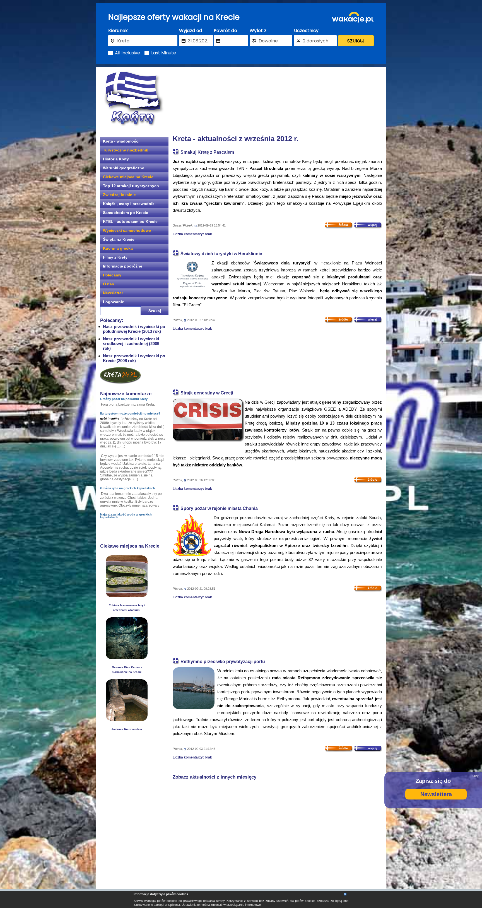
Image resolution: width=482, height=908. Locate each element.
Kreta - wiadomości (121, 141)
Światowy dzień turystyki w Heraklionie (221, 253)
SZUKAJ (356, 41)
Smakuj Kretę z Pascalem (207, 152)
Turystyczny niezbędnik (125, 150)
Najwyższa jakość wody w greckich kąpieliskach (126, 516)
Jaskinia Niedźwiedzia (127, 729)
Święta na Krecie (118, 239)
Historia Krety (116, 159)
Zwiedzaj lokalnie (119, 194)
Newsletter (113, 293)
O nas (108, 284)
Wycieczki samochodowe (127, 230)
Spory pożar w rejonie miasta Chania (219, 508)
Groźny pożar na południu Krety (124, 399)
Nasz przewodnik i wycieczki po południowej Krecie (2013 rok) (134, 329)
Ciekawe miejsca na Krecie (128, 177)
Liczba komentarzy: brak (192, 234)
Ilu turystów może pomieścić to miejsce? (130, 413)
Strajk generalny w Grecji (206, 393)
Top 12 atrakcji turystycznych (131, 186)
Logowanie (113, 302)
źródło (343, 225)
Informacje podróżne (122, 266)
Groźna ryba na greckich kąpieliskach (127, 488)
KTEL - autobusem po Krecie (130, 221)
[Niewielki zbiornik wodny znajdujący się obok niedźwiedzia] (127, 719)
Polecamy (112, 275)
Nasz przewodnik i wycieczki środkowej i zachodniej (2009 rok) (131, 343)
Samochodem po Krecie (125, 212)
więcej (372, 225)
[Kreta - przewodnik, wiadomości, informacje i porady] (133, 98)
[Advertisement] (277, 99)
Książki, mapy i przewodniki (129, 203)
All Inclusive (127, 53)
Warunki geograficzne (123, 168)
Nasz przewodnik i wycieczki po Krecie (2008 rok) (134, 358)
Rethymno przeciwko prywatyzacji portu (222, 661)
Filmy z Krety (115, 257)
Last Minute (163, 53)
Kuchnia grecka (118, 248)
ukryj (476, 775)
